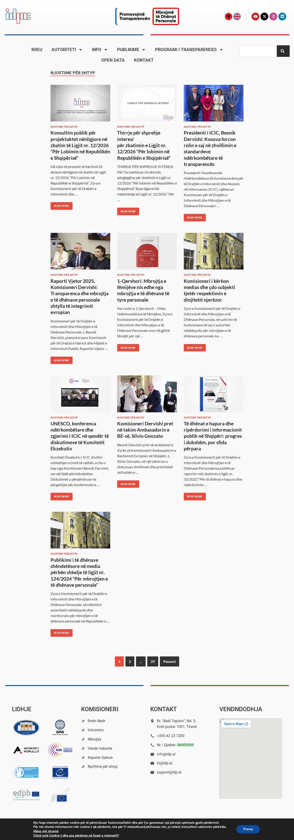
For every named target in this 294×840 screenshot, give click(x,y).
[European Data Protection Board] (26, 795)
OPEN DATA (113, 60)
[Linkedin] (282, 16)
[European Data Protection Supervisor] (60, 795)
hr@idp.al (164, 763)
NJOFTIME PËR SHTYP (64, 126)
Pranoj (248, 829)
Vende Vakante (100, 748)
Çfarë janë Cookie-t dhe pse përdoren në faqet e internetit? (76, 835)
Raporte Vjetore (100, 757)
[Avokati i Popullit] (26, 750)
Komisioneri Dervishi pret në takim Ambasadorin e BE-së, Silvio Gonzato (145, 430)
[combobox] (257, 51)
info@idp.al (166, 754)
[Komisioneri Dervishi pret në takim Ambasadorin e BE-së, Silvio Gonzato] (147, 393)
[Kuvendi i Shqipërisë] (26, 728)
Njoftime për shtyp (103, 766)
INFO (96, 49)
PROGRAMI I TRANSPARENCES (186, 49)
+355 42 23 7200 (170, 736)
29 (153, 661)
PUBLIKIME (128, 49)
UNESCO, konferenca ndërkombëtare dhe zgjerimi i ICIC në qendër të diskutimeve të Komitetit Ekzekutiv (80, 436)
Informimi (96, 730)
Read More (60, 204)
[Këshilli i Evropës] (60, 772)
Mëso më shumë (45, 831)
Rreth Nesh (96, 721)
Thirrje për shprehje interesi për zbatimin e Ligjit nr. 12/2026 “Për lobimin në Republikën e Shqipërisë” (143, 145)
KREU (36, 49)
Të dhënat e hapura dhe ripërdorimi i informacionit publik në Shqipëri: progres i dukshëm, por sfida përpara (213, 436)
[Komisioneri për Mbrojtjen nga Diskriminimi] (26, 772)
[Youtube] (255, 16)
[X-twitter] (264, 16)
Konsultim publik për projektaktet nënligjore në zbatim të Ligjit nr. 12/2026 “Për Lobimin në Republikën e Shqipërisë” (80, 145)
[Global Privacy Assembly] (60, 727)
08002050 (185, 745)
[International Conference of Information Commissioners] (60, 750)
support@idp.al (169, 772)
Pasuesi (169, 661)
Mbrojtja (94, 739)
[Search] (283, 51)
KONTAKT (144, 60)
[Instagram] (273, 16)
